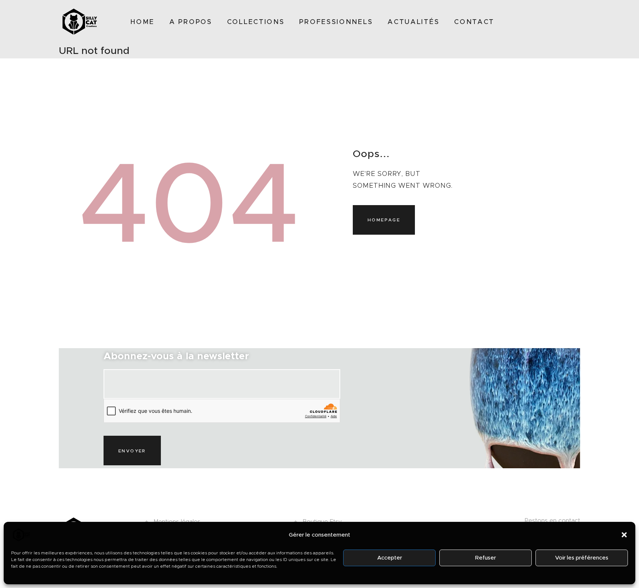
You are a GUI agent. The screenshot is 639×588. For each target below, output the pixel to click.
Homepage (384, 219)
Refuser (485, 557)
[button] (624, 534)
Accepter (389, 557)
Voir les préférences (581, 557)
